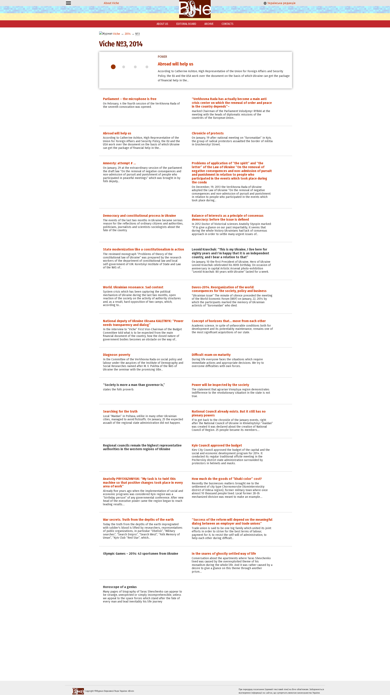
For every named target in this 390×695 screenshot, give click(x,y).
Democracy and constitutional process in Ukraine (139, 216)
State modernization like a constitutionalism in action (143, 249)
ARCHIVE (208, 24)
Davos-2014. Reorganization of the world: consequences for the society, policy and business (229, 289)
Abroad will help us (117, 133)
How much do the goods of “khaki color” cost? (227, 479)
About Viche (111, 3)
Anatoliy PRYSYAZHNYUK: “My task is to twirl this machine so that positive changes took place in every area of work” (143, 482)
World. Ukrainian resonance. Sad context (133, 287)
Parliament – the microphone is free (129, 99)
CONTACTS (227, 24)
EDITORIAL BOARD (186, 24)
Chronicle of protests (177, 64)
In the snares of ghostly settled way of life (224, 553)
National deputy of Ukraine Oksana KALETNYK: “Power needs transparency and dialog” (143, 323)
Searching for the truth (120, 411)
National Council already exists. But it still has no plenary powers (229, 413)
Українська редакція (281, 3)
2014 (128, 34)
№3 (137, 34)
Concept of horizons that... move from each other (229, 321)
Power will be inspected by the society (220, 385)
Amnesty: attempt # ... (119, 163)
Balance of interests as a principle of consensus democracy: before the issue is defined (227, 218)
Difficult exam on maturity (211, 355)
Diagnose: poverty (116, 355)
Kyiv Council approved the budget (217, 445)
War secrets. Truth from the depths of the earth (138, 519)
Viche (116, 34)
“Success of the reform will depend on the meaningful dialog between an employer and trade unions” (232, 521)
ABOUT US (162, 24)
